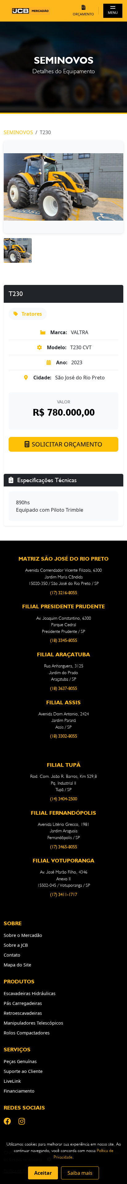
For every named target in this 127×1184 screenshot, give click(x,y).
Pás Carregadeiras (23, 1003)
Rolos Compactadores (27, 1033)
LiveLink (12, 1081)
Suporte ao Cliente (23, 1071)
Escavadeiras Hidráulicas (29, 993)
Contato (12, 955)
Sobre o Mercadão (23, 935)
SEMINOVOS (18, 132)
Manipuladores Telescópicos (33, 1023)
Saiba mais (80, 1173)
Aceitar (43, 1173)
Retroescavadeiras (23, 1013)
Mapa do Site (17, 965)
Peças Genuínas (20, 1061)
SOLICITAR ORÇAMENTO (67, 444)
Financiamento (19, 1091)
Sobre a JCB (16, 945)
